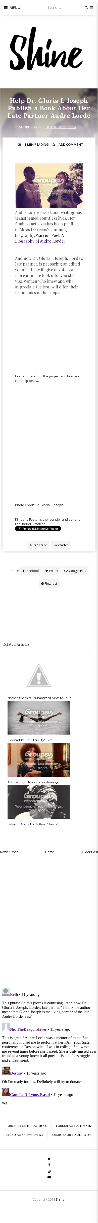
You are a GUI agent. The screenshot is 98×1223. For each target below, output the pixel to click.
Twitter (53, 571)
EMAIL (73, 1126)
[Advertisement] (52, 342)
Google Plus (77, 571)
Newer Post (9, 852)
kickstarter (61, 545)
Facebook (32, 571)
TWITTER (24, 1135)
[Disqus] (49, 919)
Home (49, 852)
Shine (60, 1199)
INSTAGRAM (27, 1126)
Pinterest (50, 583)
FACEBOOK (72, 1135)
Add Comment (71, 144)
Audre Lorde (30, 127)
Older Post (90, 852)
